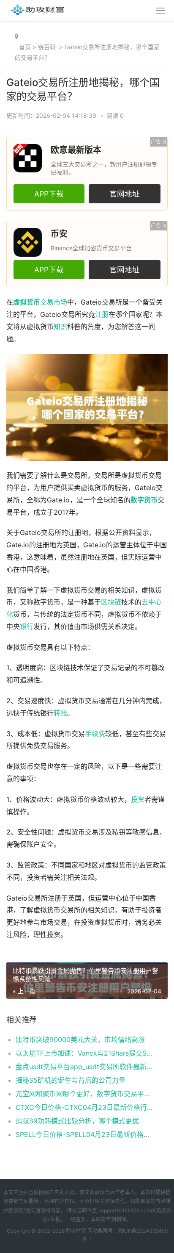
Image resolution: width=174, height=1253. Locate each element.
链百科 (47, 46)
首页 (25, 46)
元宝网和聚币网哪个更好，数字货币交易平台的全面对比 (84, 1093)
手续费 (95, 734)
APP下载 (49, 193)
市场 (60, 302)
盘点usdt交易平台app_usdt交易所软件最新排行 (84, 1066)
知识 (60, 327)
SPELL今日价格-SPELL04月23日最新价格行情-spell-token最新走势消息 (84, 1134)
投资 (137, 800)
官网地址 (124, 193)
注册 (102, 314)
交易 (47, 302)
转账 (60, 713)
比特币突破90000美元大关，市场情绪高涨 (80, 1039)
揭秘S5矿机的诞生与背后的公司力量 (70, 1080)
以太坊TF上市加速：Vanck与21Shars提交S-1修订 (84, 1053)
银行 (26, 627)
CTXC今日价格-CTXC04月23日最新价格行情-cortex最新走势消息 (84, 1107)
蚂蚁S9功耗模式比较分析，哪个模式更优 (77, 1121)
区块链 (111, 602)
